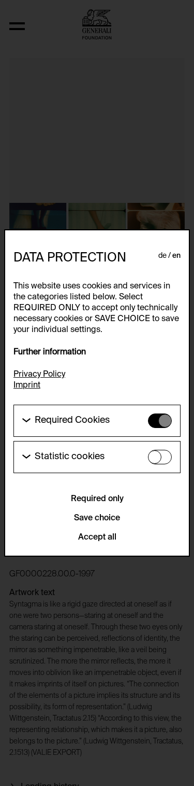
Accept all (97, 537)
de (162, 255)
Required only (97, 499)
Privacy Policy (39, 374)
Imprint (26, 385)
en (176, 255)
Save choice (97, 518)
